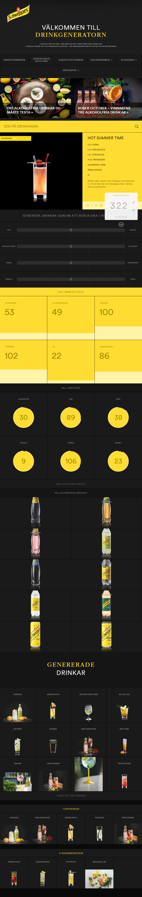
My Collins (124, 694)
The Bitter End (124, 763)
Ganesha (18, 694)
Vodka (71, 453)
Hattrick (18, 729)
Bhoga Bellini (99, 862)
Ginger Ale (106, 501)
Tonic (35, 501)
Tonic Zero (106, 626)
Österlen (99, 818)
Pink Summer (53, 763)
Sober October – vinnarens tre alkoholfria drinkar (106, 98)
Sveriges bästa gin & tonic (41, 60)
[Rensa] (133, 202)
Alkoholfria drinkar (70, 60)
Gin (71, 409)
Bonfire (17, 763)
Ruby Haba (124, 729)
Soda (35, 564)
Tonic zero (106, 564)
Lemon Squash (43, 862)
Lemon (106, 533)
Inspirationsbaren (14, 60)
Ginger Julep (14, 862)
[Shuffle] (133, 210)
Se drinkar (121, 217)
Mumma (53, 729)
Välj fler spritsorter (70, 484)
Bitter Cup (71, 862)
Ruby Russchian (88, 729)
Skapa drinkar (121, 195)
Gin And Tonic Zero (88, 694)
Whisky (118, 453)
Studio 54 (88, 763)
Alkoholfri (23, 409)
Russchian (35, 533)
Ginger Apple (53, 694)
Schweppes (18, 13)
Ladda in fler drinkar (71, 796)
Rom (118, 409)
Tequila (23, 453)
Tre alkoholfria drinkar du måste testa (35, 98)
